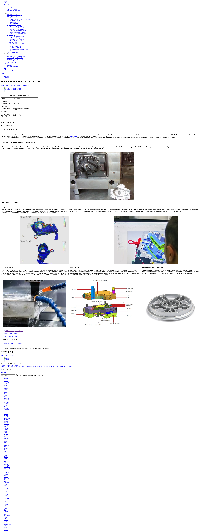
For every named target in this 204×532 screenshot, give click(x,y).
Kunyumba (6, 5)
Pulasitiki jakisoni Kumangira (14, 15)
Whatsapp (3, 372)
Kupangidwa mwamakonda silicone (19, 49)
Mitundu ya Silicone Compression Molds (20, 19)
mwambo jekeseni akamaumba (65, 366)
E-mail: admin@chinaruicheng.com (13, 343)
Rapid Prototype (11, 35)
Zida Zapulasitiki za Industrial (17, 27)
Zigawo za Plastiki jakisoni (14, 25)
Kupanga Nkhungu (12, 16)
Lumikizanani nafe (8, 70)
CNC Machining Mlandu (13, 55)
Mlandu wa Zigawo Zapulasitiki (15, 58)
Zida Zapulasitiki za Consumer (18, 33)
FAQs (5, 69)
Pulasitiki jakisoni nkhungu (17, 17)
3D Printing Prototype (15, 38)
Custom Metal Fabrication (13, 42)
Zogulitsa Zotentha (5, 365)
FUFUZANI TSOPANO (7, 355)
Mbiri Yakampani (11, 7)
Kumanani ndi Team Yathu (13, 10)
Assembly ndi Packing (12, 52)
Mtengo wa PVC (5, 366)
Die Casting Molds (15, 20)
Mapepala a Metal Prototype (17, 40)
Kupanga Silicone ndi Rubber (14, 48)
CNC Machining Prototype (17, 36)
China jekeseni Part (15, 366)
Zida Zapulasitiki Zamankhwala (18, 30)
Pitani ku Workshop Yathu (13, 9)
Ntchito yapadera (11, 62)
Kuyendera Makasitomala (13, 12)
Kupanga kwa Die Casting (17, 43)
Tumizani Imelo (5, 371)
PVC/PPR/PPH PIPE (12, 66)
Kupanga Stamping (15, 45)
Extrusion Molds (14, 22)
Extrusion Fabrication (15, 46)
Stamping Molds (14, 23)
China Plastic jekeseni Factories (37, 366)
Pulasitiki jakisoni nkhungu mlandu (16, 56)
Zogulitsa (6, 63)
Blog (5, 68)
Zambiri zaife (7, 6)
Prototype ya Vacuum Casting (17, 39)
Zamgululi (9, 65)
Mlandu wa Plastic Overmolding (15, 59)
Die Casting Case (11, 60)
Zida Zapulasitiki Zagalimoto (17, 26)
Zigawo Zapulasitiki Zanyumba (18, 32)
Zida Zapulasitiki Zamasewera (17, 29)
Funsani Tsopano (5, 119)
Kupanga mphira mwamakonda (18, 50)
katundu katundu (24, 366)
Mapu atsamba (14, 365)
